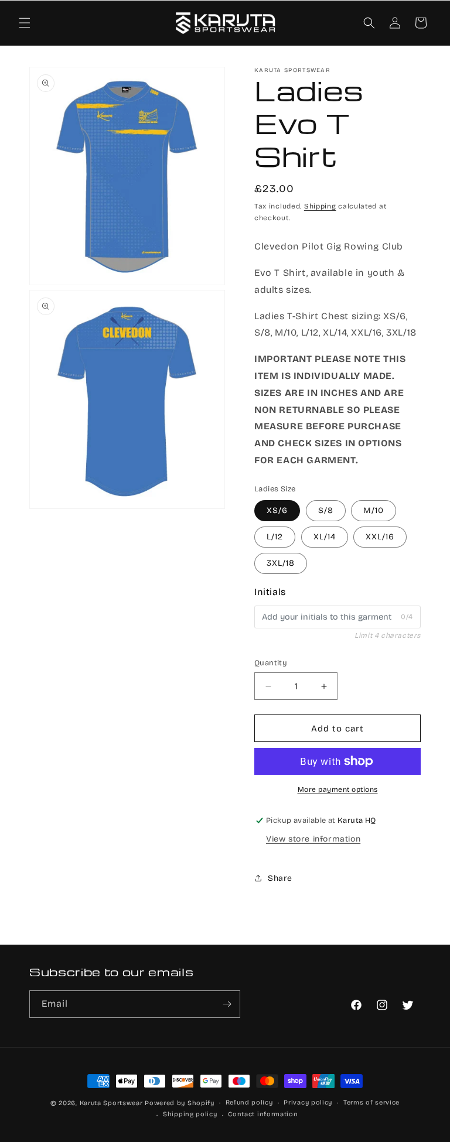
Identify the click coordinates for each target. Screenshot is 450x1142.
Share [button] (280, 878)
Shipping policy (190, 1114)
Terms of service (371, 1102)
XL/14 (324, 537)
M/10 (373, 510)
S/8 (325, 510)
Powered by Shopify (179, 1103)
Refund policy (249, 1102)
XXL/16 (380, 537)
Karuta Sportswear (111, 1103)
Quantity (270, 663)
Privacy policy (308, 1102)
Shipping (320, 206)
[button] (25, 23)
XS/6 (277, 510)
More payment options (338, 789)
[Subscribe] (227, 1004)
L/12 (275, 537)
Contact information (263, 1114)
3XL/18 (281, 563)
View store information (313, 839)
